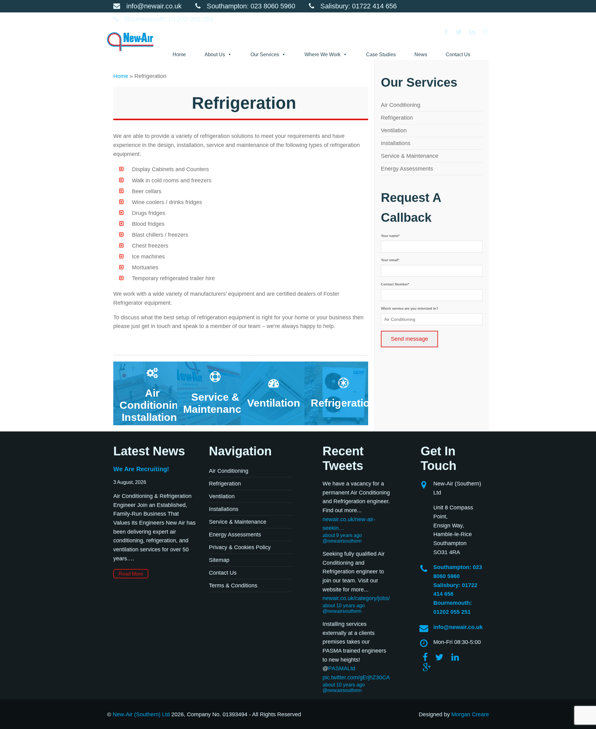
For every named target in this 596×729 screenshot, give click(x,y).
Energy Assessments (407, 169)
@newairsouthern (342, 541)
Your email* (390, 260)
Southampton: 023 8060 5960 (251, 6)
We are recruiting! (141, 469)
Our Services (265, 54)
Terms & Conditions (233, 585)
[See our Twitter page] (462, 32)
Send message (409, 339)
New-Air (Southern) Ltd (141, 714)
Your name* (390, 236)
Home (179, 54)
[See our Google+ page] (486, 32)
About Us (215, 54)
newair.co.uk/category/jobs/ (356, 598)
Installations (395, 143)
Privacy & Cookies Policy (240, 547)
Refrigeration (397, 118)
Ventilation (394, 130)
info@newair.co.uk (154, 6)
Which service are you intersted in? (409, 308)
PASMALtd (341, 668)
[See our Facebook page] (449, 32)
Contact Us (458, 54)
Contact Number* (395, 284)
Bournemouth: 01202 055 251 (169, 19)
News (420, 54)
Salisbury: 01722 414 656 (358, 6)
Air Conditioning (400, 105)
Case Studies (381, 54)
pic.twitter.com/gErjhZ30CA (356, 677)
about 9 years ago (342, 535)
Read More (131, 573)
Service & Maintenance (409, 156)
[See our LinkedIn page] (475, 32)
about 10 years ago (344, 605)
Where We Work (323, 54)
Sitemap (219, 560)
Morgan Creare (470, 714)
